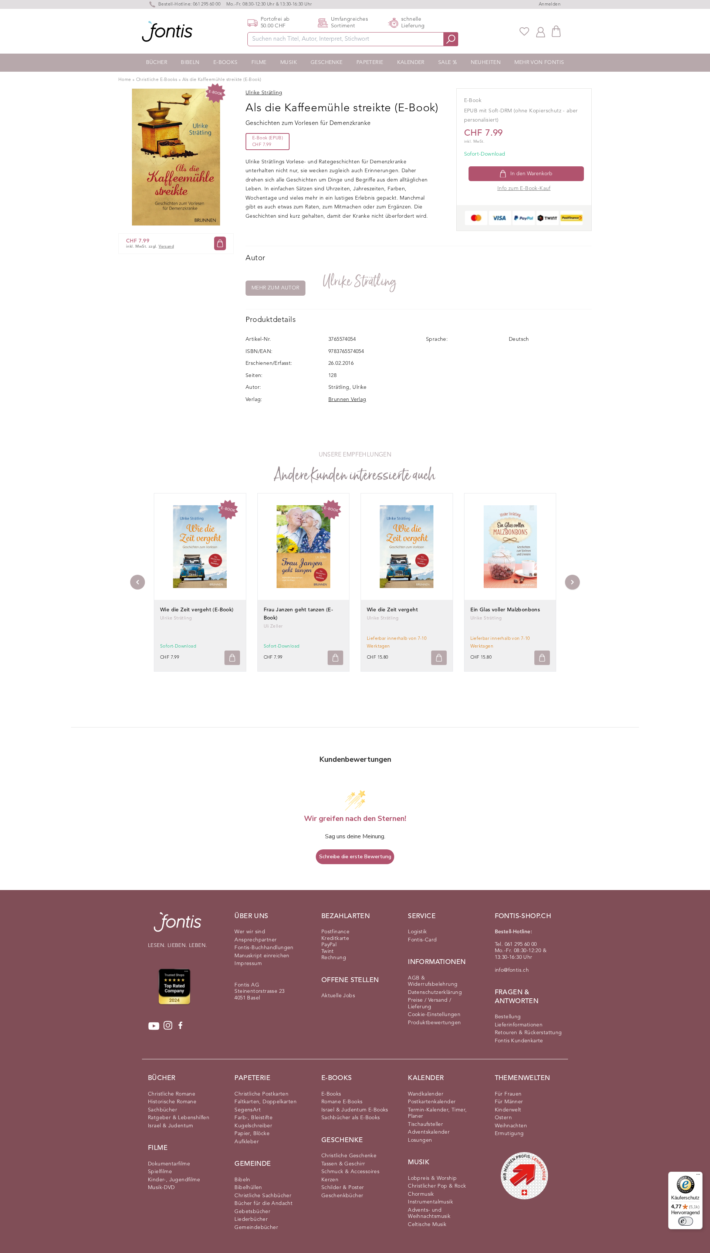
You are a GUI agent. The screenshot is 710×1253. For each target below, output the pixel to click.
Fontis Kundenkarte (519, 1040)
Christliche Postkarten (261, 1094)
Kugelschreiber (253, 1125)
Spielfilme (160, 1171)
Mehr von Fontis (539, 62)
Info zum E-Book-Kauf (524, 188)
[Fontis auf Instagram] (168, 1026)
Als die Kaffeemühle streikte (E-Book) (221, 80)
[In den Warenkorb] (220, 243)
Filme (259, 62)
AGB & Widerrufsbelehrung (432, 981)
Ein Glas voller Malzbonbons (505, 609)
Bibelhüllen (248, 1187)
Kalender (411, 62)
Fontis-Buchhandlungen (263, 947)
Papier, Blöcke (252, 1133)
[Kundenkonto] (540, 31)
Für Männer (509, 1101)
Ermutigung (509, 1133)
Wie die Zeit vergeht (392, 609)
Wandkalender (425, 1094)
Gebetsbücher (252, 1211)
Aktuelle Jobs (338, 995)
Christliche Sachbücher (262, 1195)
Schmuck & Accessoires (350, 1171)
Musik (288, 62)
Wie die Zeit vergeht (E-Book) (197, 609)
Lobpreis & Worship (432, 1178)
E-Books (225, 62)
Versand (166, 247)
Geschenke (327, 62)
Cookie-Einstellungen (434, 1014)
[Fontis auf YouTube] (154, 1026)
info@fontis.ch (512, 970)
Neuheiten (486, 62)
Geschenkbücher (342, 1195)
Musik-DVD (161, 1187)
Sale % (447, 62)
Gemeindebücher (256, 1227)
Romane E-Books (342, 1101)
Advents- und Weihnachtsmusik (429, 1213)
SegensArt (247, 1110)
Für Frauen (508, 1094)
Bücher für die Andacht (263, 1203)
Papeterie (369, 62)
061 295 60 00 (206, 4)
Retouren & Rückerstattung (528, 1032)
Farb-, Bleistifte (253, 1117)
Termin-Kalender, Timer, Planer (437, 1113)
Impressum (248, 963)
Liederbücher (251, 1219)
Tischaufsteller (425, 1124)
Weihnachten (511, 1125)
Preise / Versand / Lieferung (429, 1003)
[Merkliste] (524, 31)
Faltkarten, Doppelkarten (265, 1101)
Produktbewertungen (434, 1022)
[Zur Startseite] (177, 925)
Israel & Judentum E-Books (354, 1110)
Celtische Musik (427, 1224)
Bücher (156, 62)
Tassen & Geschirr (343, 1164)
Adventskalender (429, 1132)
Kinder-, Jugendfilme (174, 1179)
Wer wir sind (249, 931)
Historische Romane (172, 1101)
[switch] (685, 1221)
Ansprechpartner (255, 940)
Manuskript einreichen (261, 955)
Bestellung (508, 1016)
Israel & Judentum (170, 1125)
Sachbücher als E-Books (350, 1117)
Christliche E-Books (157, 80)
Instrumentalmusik (430, 1202)
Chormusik (421, 1194)
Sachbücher (162, 1110)
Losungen (420, 1140)
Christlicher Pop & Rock (437, 1186)
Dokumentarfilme (169, 1164)
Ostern (503, 1117)
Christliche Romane (171, 1094)
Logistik (417, 931)
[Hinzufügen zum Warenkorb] (232, 658)
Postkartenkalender (432, 1101)
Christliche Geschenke (348, 1155)
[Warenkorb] (556, 31)
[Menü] (698, 1176)
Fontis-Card (422, 940)
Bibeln (190, 62)
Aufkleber (246, 1141)
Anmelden (550, 4)
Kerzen (329, 1179)
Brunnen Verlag (347, 399)
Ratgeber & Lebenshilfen (178, 1117)
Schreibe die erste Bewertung (355, 856)
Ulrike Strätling (360, 281)
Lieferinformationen (519, 1025)
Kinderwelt (508, 1110)
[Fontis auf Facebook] (180, 1026)
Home (124, 80)
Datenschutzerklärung (435, 992)
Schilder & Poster (342, 1187)
